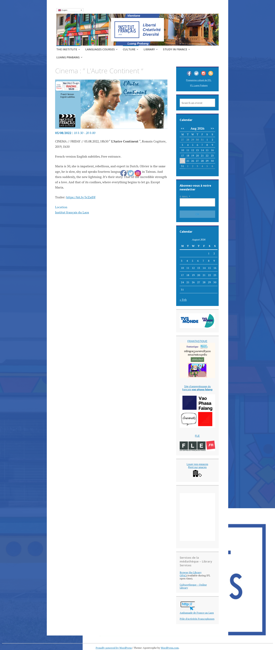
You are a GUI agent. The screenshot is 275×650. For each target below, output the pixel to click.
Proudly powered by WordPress (114, 648)
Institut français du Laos (72, 212)
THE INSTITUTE (66, 49)
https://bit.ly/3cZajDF (81, 197)
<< (182, 128)
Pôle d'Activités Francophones (197, 619)
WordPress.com (170, 648)
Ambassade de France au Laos (197, 612)
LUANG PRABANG (68, 57)
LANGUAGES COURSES (100, 49)
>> (212, 128)
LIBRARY (149, 49)
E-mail (185, 196)
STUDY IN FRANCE (175, 49)
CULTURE (129, 49)
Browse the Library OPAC (190, 574)
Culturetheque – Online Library (193, 586)
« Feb (183, 300)
